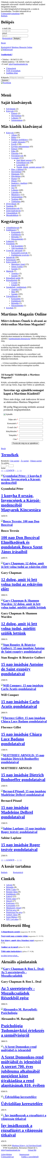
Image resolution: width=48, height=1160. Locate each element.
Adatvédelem (6, 1154)
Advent (9, 885)
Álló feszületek (17, 248)
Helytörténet (16, 116)
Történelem (15, 201)
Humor (14, 179)
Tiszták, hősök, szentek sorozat (28, 167)
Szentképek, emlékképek (16, 287)
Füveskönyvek (17, 156)
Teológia (14, 199)
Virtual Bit (32, 1150)
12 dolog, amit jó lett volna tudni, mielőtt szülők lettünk (19, 628)
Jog (12, 188)
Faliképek (10, 241)
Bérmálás (15, 237)
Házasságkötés (17, 239)
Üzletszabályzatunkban (10, 13)
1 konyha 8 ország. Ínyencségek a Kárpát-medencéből (21, 502)
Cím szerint (14, 461)
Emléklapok (11, 230)
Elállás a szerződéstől (30, 1157)
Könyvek (10, 111)
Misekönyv (15, 195)
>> (20, 470)
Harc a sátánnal (17, 169)
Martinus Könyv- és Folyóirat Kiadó (26, 1145)
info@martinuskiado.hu (18, 64)
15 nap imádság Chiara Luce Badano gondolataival (21, 739)
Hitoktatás (15, 174)
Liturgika (15, 192)
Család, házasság (18, 142)
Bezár (3, 43)
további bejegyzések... (10, 956)
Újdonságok (11, 68)
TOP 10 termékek (13, 71)
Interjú (14, 185)
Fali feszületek (17, 246)
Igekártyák (10, 257)
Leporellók (20, 165)
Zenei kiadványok (13, 211)
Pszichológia (22, 1030)
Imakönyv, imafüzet (19, 183)
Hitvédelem (16, 176)
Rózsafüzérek (11, 280)
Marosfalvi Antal (18, 264)
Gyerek (14, 283)
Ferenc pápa (11, 899)
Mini (13, 292)
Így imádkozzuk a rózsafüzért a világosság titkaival (21, 1130)
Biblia (13, 137)
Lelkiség (14, 118)
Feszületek (10, 244)
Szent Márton (11, 917)
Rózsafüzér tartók (13, 278)
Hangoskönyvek (12, 208)
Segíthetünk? (6, 54)
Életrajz (14, 113)
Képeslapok (11, 260)
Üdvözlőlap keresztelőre (22, 1103)
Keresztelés (15, 232)
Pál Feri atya (11, 910)
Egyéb (14, 144)
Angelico (15, 273)
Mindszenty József (13, 908)
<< (2, 470)
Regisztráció (7, 38)
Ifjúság (14, 181)
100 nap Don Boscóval (21, 544)
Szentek (14, 269)
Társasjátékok (11, 213)
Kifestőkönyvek (22, 162)
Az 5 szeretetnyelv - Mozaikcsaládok (18, 993)
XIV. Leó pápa (12, 919)
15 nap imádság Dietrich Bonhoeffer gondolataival (23, 777)
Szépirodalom (16, 120)
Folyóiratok (10, 109)
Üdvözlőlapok (12, 296)
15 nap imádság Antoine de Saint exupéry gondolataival (22, 669)
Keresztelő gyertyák (19, 253)
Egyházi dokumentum (20, 146)
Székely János (12, 915)
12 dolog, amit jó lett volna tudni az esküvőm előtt (21, 584)
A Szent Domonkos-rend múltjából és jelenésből (23, 1071)
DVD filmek (11, 204)
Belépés (4, 16)
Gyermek (15, 158)
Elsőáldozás (16, 234)
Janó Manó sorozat (24, 160)
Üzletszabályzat (7, 1157)
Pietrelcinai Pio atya (14, 912)
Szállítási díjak (12, 73)
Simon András (17, 266)
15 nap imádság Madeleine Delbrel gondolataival (17, 812)
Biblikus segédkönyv (19, 140)
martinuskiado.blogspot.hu (19, 339)
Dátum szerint (36, 461)
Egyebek (9, 308)
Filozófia (14, 153)
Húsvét (9, 901)
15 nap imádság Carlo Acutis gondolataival (20, 704)
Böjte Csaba (11, 889)
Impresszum (24, 1154)
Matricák (9, 271)
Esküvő (9, 896)
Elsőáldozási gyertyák (20, 255)
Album (14, 135)
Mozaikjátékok (12, 215)
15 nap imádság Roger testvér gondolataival (20, 847)
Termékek (10, 454)
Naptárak (10, 206)
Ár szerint (25, 461)
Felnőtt (14, 285)
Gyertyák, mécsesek (14, 250)
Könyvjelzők (11, 262)
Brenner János (12, 892)
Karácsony (10, 903)
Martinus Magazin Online (22, 47)
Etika (13, 151)
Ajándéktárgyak (12, 228)
